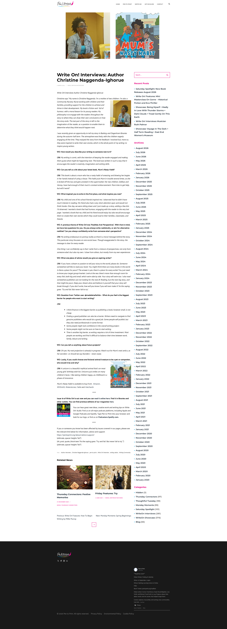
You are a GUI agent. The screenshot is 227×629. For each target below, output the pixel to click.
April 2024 (141, 265)
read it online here (102, 398)
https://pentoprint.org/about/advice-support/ (75, 435)
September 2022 (144, 345)
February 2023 (143, 324)
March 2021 (141, 421)
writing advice (114, 452)
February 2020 (143, 475)
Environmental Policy (112, 613)
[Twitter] (58, 561)
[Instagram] (64, 561)
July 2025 (140, 203)
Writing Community (124, 452)
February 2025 (143, 224)
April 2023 (141, 316)
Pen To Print (127, 4)
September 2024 (144, 245)
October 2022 (142, 341)
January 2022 (142, 379)
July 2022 (140, 354)
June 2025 (141, 207)
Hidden (141, 492)
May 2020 (141, 463)
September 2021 (144, 396)
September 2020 (144, 446)
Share (144, 608)
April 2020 (141, 467)
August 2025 (142, 198)
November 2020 (144, 438)
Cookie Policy (128, 613)
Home (118, 4)
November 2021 (143, 387)
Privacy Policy (96, 613)
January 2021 (142, 429)
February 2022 (143, 375)
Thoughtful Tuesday (148, 501)
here (112, 401)
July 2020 (140, 454)
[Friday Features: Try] (113, 477)
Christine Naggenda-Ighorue (80, 452)
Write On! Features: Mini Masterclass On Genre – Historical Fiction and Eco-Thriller (151, 99)
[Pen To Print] (65, 4)
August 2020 (142, 450)
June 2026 (141, 156)
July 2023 (140, 303)
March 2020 (142, 471)
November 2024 (144, 236)
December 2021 (143, 383)
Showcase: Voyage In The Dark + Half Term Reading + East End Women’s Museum (151, 132)
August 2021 (142, 400)
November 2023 (144, 287)
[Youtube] (67, 561)
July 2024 (140, 253)
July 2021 (140, 404)
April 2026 (141, 165)
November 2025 (144, 186)
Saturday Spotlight (147, 509)
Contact (160, 4)
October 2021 (142, 391)
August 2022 (142, 349)
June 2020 (141, 459)
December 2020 (144, 433)
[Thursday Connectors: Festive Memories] (75, 477)
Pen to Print (141, 569)
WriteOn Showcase (148, 518)
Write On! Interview (103, 452)
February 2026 (143, 173)
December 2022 (144, 333)
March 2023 (141, 320)
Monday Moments (147, 505)
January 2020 (142, 480)
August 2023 (142, 299)
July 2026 (140, 152)
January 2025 (142, 228)
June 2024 (141, 257)
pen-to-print (93, 452)
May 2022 (140, 362)
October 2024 (143, 240)
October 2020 (143, 442)
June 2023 (141, 307)
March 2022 (141, 370)
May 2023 (140, 312)
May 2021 (140, 412)
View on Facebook (137, 608)
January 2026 (142, 177)
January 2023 (142, 329)
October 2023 (142, 291)
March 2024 (142, 270)
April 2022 (141, 366)
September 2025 (144, 194)
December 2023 (144, 282)
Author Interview (66, 452)
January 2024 (142, 278)
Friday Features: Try (106, 493)
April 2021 (140, 417)
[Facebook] (61, 561)
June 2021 (141, 408)
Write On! (138, 4)
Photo (139, 605)
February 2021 (143, 425)
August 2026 (142, 148)
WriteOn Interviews (77, 85)
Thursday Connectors (149, 497)
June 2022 (141, 358)
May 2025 (140, 211)
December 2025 (144, 182)
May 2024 (141, 261)
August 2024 (142, 249)
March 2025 (141, 219)
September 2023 (144, 295)
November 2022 (144, 337)
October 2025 (142, 190)
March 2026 (142, 169)
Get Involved (149, 4)
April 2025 (141, 215)
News (69, 85)
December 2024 (144, 232)
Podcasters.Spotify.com (108, 417)
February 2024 (143, 274)
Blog (140, 522)
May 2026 (140, 161)
